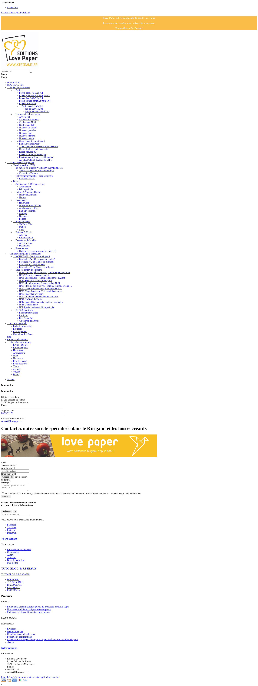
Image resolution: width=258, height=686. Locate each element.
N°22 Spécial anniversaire (31, 294)
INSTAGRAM (14, 584)
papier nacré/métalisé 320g (37, 111)
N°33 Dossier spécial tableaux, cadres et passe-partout (44, 272)
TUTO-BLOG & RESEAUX (18, 568)
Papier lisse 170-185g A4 (31, 92)
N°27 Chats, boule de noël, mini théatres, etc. (40, 288)
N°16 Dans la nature (28, 304)
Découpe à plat (26, 189)
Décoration (24, 245)
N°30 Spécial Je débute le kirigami (35, 280)
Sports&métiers (23, 221)
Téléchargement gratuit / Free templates (34, 176)
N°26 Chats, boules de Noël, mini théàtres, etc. (41, 291)
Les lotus (23, 315)
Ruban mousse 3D (28, 151)
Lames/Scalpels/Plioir (29, 143)
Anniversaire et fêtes (28, 208)
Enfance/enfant (26, 237)
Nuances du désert (27, 127)
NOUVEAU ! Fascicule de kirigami (33, 256)
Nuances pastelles (27, 130)
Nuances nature (26, 138)
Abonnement (13, 82)
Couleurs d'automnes (29, 119)
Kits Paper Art (26, 318)
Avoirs (10, 555)
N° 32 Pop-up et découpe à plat (34, 275)
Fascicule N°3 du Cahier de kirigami (36, 261)
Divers (16, 181)
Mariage (23, 213)
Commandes (13, 552)
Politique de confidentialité (19, 636)
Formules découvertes (17, 339)
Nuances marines (27, 135)
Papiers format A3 (27, 103)
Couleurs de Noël (27, 122)
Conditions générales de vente (21, 634)
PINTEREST (13, 587)
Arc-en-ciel (24, 117)
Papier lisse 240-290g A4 (31, 98)
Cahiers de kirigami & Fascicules (25, 253)
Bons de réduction (15, 560)
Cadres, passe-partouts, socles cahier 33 (37, 251)
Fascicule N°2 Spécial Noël (32, 264)
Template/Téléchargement (22, 162)
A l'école (23, 235)
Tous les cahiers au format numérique (36, 170)
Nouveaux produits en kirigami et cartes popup (29, 609)
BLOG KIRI (13, 579)
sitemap (10, 642)
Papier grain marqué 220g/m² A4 (34, 95)
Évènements (21, 200)
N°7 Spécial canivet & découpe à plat (36, 307)
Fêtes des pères (20, 363)
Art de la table (25, 243)
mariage (17, 369)
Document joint (8, 474)
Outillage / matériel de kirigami (30, 141)
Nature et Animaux (28, 194)
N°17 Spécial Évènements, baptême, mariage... (41, 302)
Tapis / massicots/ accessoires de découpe (38, 146)
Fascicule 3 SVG (27, 178)
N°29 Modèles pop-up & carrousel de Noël (39, 283)
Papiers (19, 90)
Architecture (25, 186)
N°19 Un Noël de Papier (30, 299)
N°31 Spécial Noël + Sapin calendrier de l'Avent (42, 278)
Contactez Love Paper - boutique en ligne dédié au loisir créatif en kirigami (42, 639)
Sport (21, 229)
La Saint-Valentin (27, 210)
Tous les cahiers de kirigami (29, 269)
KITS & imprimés (24, 310)
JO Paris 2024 (25, 224)
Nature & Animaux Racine (28, 192)
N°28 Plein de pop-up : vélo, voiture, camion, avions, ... (45, 286)
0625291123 (7, 413)
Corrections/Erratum (28, 173)
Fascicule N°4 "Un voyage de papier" (37, 259)
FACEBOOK (13, 590)
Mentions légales (15, 631)
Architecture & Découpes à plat (30, 184)
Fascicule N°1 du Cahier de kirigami (36, 267)
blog (9, 337)
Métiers (22, 227)
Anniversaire (19, 353)
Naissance (24, 216)
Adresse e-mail (8, 468)
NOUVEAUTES (15, 84)
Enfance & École (24, 232)
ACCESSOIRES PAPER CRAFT (35, 160)
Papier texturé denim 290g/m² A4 (34, 101)
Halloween (24, 202)
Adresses (11, 557)
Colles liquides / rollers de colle (34, 149)
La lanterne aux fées (28, 312)
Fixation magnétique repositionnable (36, 157)
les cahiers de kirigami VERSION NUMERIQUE (39, 168)
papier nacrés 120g (34, 109)
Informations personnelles (19, 549)
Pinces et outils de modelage (32, 154)
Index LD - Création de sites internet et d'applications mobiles (30, 677)
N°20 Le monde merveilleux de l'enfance (38, 296)
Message (5, 482)
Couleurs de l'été (27, 125)
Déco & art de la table (26, 240)
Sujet (3, 462)
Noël (15, 355)
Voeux (16, 366)
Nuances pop (25, 133)
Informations (9, 647)
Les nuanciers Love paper (28, 114)
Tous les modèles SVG (24, 165)
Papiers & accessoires (20, 87)
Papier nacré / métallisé (32, 106)
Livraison (11, 628)
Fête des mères (20, 361)
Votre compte (9, 538)
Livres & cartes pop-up (20, 342)
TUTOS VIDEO (15, 582)
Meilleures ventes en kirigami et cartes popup (28, 612)
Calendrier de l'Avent (29, 320)
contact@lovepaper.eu (11, 421)
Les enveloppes (20, 347)
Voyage (16, 371)
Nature (22, 197)
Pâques (22, 219)
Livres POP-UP (20, 345)
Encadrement (22, 248)
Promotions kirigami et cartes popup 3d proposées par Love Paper (38, 606)
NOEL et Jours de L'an (30, 205)
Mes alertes (12, 563)
